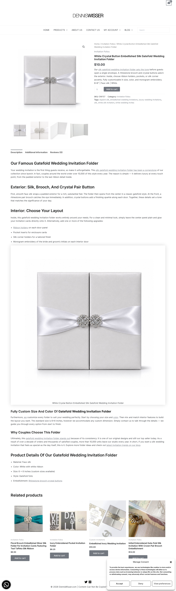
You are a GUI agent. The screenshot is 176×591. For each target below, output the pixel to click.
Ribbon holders (20, 227)
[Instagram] (90, 582)
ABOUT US (77, 30)
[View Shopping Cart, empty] (168, 3)
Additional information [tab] (36, 152)
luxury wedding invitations (150, 100)
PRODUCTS (59, 30)
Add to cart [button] (20, 558)
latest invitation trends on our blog (123, 445)
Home (97, 44)
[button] (171, 562)
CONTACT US (93, 30)
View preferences (162, 583)
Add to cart (111, 89)
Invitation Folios (108, 44)
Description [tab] (16, 152)
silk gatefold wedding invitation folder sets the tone (123, 69)
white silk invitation (106, 103)
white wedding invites (124, 103)
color (115, 417)
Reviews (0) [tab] (56, 152)
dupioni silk (104, 100)
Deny (140, 583)
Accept (119, 583)
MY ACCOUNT (111, 30)
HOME (46, 30)
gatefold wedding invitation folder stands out (48, 438)
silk (95, 103)
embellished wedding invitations (124, 100)
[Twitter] (86, 582)
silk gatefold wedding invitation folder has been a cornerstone (126, 170)
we (25, 417)
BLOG (127, 30)
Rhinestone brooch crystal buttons (45, 480)
